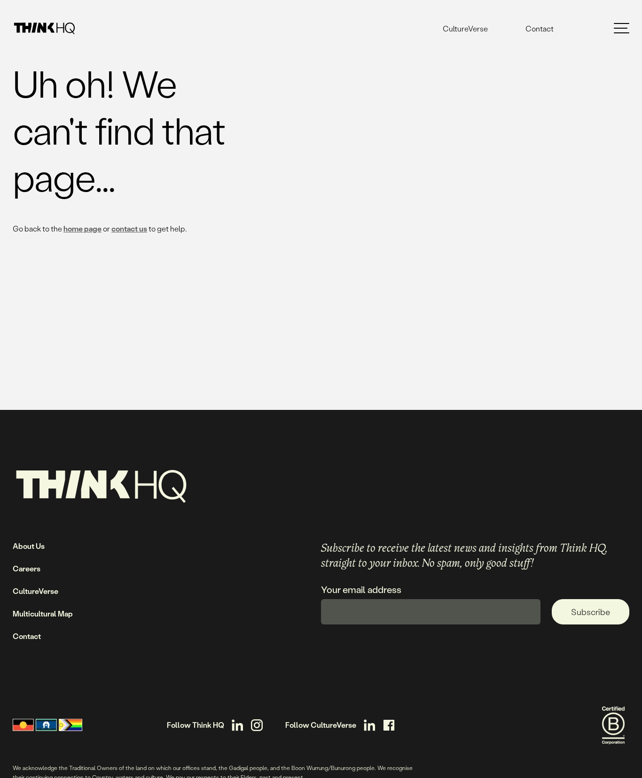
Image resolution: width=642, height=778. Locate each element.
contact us (129, 228)
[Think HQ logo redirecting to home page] (44, 28)
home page (82, 228)
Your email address (361, 589)
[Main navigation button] (621, 28)
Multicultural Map (43, 613)
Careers (26, 568)
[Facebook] (389, 725)
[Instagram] (257, 725)
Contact (539, 28)
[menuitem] (465, 28)
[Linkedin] (237, 725)
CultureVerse (465, 28)
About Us (29, 546)
